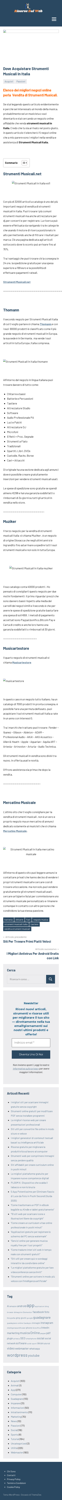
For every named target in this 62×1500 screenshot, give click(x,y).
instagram (47, 1322)
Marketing (16, 1416)
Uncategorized (18, 1443)
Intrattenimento (19, 1412)
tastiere (34, 924)
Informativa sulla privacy (26, 1068)
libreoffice (36, 1328)
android (21, 1306)
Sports (14, 1434)
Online (35, 1333)
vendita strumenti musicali (17, 928)
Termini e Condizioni (16, 1483)
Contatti (11, 1475)
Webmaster (17, 1452)
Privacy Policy (13, 1479)
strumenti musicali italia (16, 924)
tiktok (40, 1343)
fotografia (11, 1318)
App (13, 1389)
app (30, 1305)
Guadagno (27, 1323)
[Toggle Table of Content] (22, 163)
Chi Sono (11, 1471)
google (30, 1318)
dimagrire (18, 1312)
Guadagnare (17, 1398)
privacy (17, 1338)
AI (8, 1306)
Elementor (27, 1312)
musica (25, 1333)
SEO (22, 1338)
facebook (38, 1312)
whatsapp (34, 1348)
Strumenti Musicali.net (17, 281)
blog (47, 1306)
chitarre (19, 919)
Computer (16, 1394)
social (40, 1338)
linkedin (45, 1327)
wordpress (17, 1355)
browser (10, 1312)
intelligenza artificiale (16, 1328)
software (21, 1343)
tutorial (46, 1343)
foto (46, 1312)
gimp (18, 1318)
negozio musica (40, 919)
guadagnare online (15, 1323)
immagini (36, 1323)
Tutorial (15, 1438)
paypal (43, 1333)
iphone (29, 1328)
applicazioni (40, 1306)
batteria (8, 919)
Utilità (14, 1447)
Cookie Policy (13, 1487)
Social (14, 1430)
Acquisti (9, 81)
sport (34, 1343)
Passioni (21, 81)
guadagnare (42, 1317)
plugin (10, 1338)
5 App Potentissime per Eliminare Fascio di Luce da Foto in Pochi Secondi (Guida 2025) (32, 1196)
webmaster (22, 1348)
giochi (23, 1318)
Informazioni (17, 1407)
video (11, 1348)
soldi (29, 1343)
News (14, 1421)
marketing (13, 1333)
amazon (13, 1306)
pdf (48, 1333)
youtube (33, 1355)
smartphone (31, 1338)
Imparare (15, 1403)
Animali (15, 1385)
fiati (28, 919)
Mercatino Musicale (15, 831)
